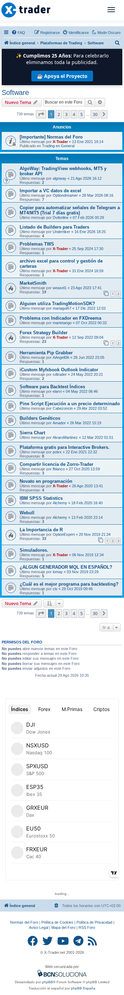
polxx (57, 452)
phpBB (47, 982)
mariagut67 (62, 308)
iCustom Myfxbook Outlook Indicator (59, 369)
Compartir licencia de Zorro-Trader (56, 464)
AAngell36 (61, 357)
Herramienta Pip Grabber (46, 352)
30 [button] (95, 114)
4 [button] (74, 114)
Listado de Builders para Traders (54, 227)
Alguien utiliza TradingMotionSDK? (57, 303)
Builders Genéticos (40, 418)
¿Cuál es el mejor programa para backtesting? (69, 584)
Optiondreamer (65, 195)
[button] (41, 114)
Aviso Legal (38, 927)
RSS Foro (87, 927)
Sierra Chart (32, 432)
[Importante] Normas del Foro (51, 137)
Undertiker (61, 232)
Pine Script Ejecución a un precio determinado (70, 403)
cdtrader (60, 374)
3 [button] (66, 114)
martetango (62, 323)
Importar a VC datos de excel (50, 190)
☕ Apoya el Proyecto (62, 76)
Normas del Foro (24, 922)
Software (15, 92)
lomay (58, 572)
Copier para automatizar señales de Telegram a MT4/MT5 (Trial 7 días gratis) (70, 210)
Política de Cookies (57, 922)
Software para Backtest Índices (52, 386)
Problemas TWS (37, 244)
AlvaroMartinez (65, 437)
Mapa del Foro (63, 927)
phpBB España (83, 988)
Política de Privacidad (94, 922)
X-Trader (60, 142)
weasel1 (59, 288)
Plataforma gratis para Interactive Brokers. (65, 447)
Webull (27, 512)
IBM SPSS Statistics (41, 498)
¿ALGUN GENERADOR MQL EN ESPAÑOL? (66, 567)
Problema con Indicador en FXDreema (60, 318)
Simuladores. (34, 550)
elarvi (57, 391)
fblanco (59, 469)
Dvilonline (61, 217)
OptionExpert (64, 534)
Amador (59, 423)
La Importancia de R (41, 529)
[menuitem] (18, 32)
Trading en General (58, 146)
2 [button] (59, 114)
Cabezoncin (63, 408)
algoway (59, 178)
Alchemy (60, 503)
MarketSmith (33, 283)
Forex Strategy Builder (44, 332)
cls (55, 589)
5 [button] (81, 114)
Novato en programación (46, 481)
